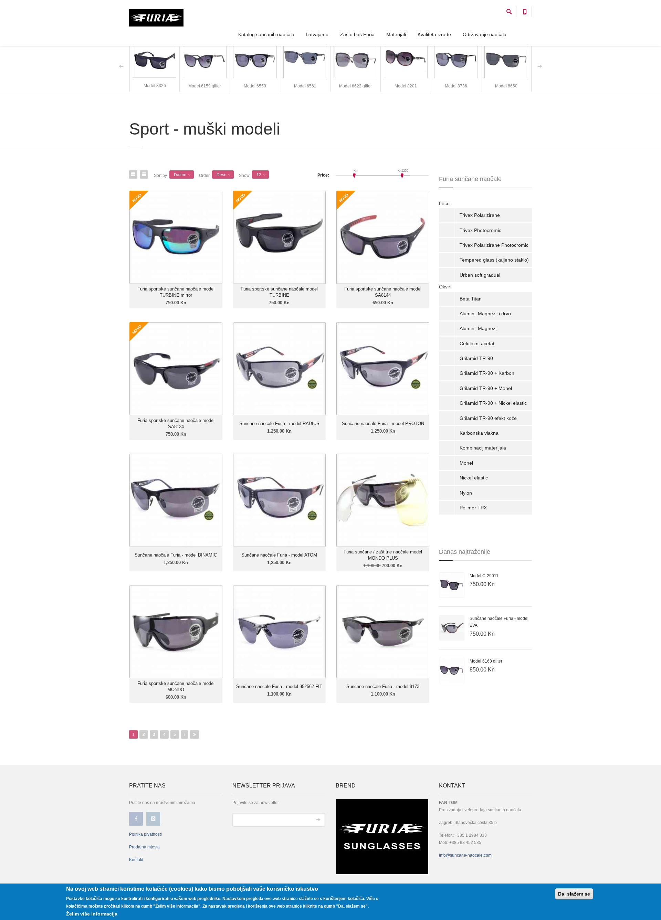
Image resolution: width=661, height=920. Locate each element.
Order (204, 175)
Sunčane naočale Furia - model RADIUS (279, 423)
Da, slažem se (574, 894)
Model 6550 (255, 86)
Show (244, 175)
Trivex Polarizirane (480, 215)
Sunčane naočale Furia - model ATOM (279, 555)
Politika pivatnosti (145, 834)
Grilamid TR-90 (476, 358)
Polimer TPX (473, 507)
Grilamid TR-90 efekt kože (488, 418)
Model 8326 (155, 85)
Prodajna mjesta (144, 847)
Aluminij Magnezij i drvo (485, 313)
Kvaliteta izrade (434, 34)
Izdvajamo (317, 34)
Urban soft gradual (480, 275)
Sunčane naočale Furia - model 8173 (382, 686)
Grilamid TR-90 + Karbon (487, 373)
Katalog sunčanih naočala (266, 34)
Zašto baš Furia (357, 34)
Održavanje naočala (484, 34)
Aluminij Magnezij (478, 328)
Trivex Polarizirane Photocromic (494, 245)
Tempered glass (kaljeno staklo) (494, 260)
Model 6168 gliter (486, 661)
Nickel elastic (474, 477)
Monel (466, 463)
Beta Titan (471, 299)
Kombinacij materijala (483, 448)
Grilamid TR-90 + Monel (486, 388)
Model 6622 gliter (355, 86)
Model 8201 (406, 86)
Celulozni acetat (477, 343)
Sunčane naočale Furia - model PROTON (383, 423)
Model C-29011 (484, 575)
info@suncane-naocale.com (465, 855)
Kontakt (136, 859)
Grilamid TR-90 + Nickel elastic (493, 403)
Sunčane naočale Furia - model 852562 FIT (279, 686)
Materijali (396, 34)
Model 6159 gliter (204, 86)
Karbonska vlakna (479, 433)
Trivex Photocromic (480, 230)
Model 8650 (506, 86)
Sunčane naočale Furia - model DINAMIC (176, 555)
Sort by (160, 175)
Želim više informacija (91, 914)
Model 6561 (305, 86)
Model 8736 (456, 86)
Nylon (466, 493)
